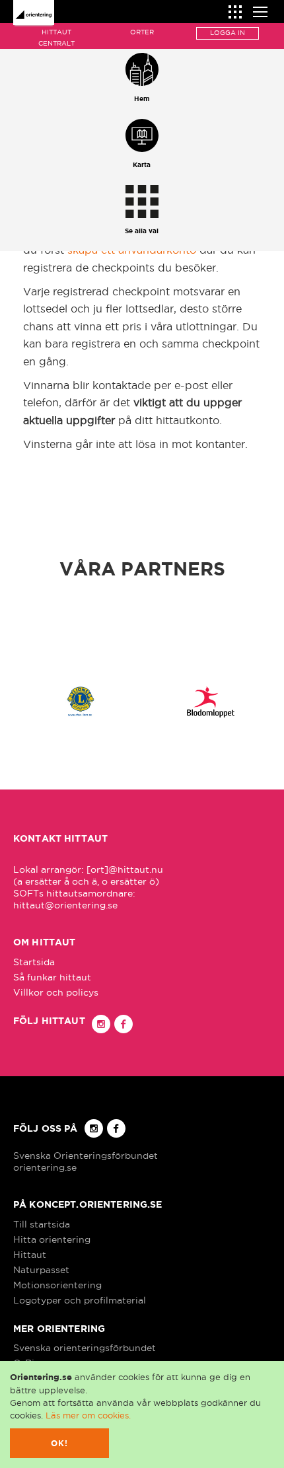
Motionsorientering (57, 1285)
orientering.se (45, 1167)
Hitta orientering (51, 1239)
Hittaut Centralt (56, 37)
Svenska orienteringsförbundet (84, 1347)
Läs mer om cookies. (88, 1415)
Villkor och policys (55, 992)
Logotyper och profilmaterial (79, 1300)
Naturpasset (41, 1270)
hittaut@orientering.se (65, 905)
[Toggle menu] (260, 10)
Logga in (227, 32)
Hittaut (29, 1254)
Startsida (34, 962)
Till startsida (41, 1224)
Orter (142, 32)
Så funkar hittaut (52, 977)
